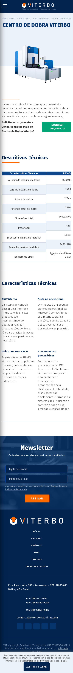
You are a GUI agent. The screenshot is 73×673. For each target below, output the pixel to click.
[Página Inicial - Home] (38, 5)
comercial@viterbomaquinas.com (37, 617)
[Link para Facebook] (20, 626)
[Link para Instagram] (28, 626)
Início (36, 531)
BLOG (36, 552)
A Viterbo (36, 538)
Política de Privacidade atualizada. (47, 661)
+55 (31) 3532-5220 (36, 598)
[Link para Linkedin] (44, 626)
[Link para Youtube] (36, 626)
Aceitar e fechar (36, 667)
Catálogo (36, 545)
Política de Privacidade (16, 489)
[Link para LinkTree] (53, 626)
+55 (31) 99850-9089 (37, 602)
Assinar (37, 498)
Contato (36, 559)
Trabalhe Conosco (37, 566)
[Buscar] (70, 6)
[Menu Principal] (5, 6)
